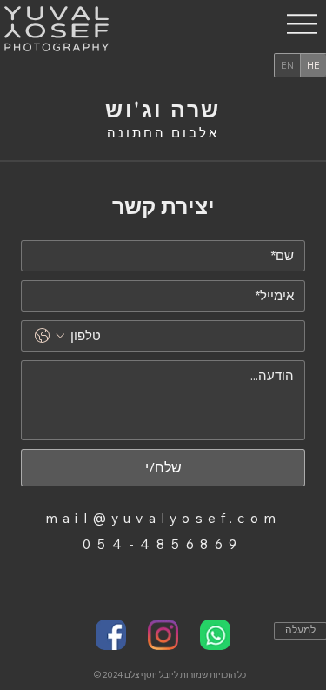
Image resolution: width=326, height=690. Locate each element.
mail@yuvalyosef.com (163, 517)
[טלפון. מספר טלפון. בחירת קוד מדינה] (49, 335)
